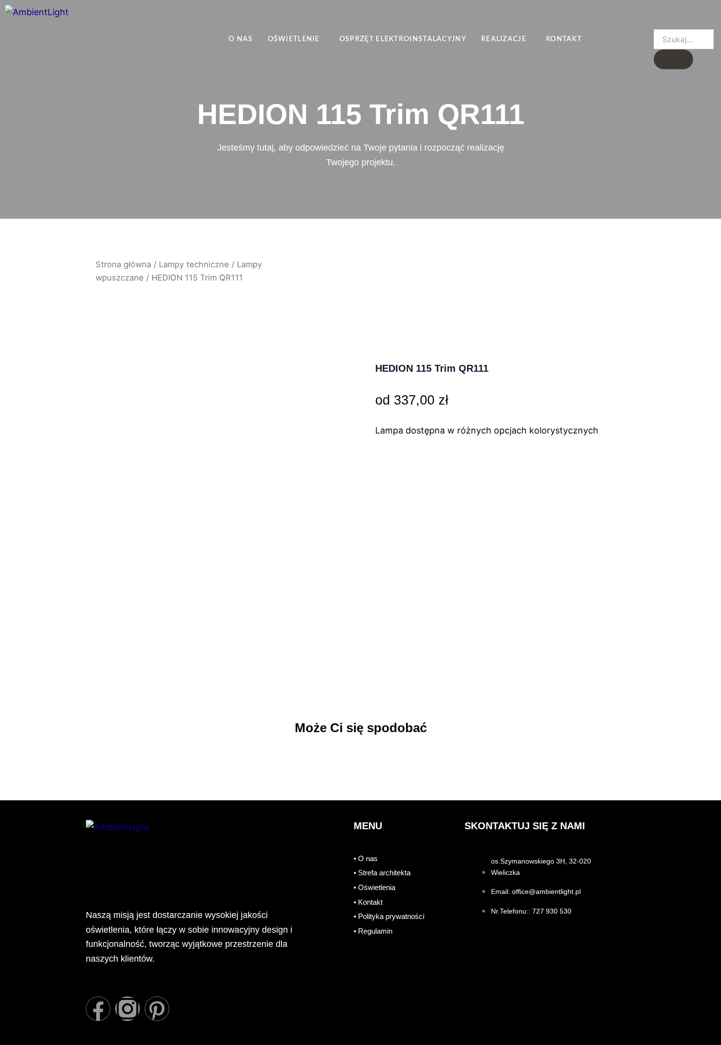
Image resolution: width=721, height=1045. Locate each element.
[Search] (673, 59)
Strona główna (123, 264)
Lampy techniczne (194, 264)
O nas (241, 39)
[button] (296, 39)
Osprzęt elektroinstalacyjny (402, 39)
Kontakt (564, 39)
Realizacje (503, 39)
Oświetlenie (294, 39)
